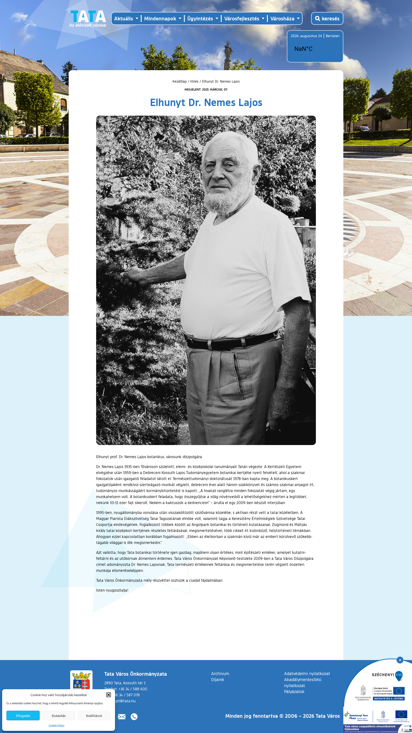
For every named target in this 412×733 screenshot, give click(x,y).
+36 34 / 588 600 (133, 688)
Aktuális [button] (123, 18)
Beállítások (94, 715)
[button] (108, 695)
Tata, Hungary (315, 48)
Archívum (220, 673)
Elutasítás (59, 715)
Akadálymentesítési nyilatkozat (302, 682)
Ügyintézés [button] (200, 18)
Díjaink (217, 679)
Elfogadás (23, 715)
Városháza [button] (282, 18)
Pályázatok (294, 691)
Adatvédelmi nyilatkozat (307, 673)
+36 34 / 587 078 (126, 694)
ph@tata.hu (126, 700)
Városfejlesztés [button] (241, 18)
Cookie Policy (56, 725)
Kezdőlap (180, 81)
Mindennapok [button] (160, 18)
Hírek (194, 81)
